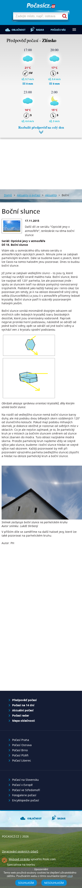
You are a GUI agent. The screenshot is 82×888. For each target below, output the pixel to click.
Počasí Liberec (21, 760)
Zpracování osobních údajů (20, 851)
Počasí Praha (20, 740)
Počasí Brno (20, 750)
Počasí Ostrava (22, 745)
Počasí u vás (58, 30)
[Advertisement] (41, 160)
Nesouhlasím (54, 883)
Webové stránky (19, 859)
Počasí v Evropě (22, 785)
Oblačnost (18, 30)
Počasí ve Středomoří (26, 790)
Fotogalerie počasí (24, 795)
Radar (40, 30)
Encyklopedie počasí (25, 800)
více (69, 876)
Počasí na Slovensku (25, 780)
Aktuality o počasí (28, 195)
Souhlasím (26, 883)
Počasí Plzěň (20, 755)
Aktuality (51, 195)
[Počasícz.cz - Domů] (41, 6)
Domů (8, 195)
